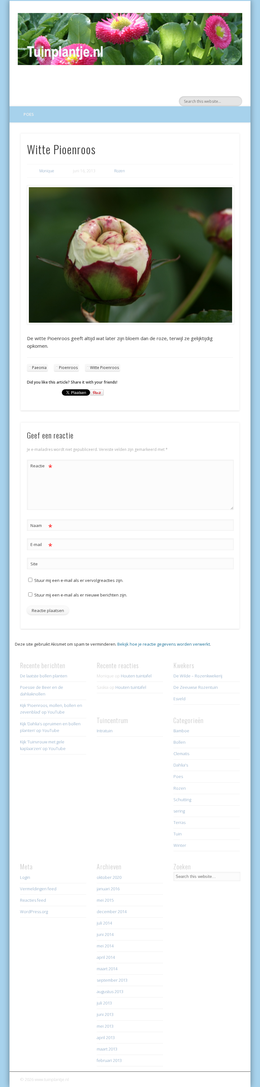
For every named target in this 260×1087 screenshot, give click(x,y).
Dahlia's (180, 765)
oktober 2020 (109, 877)
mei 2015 (105, 900)
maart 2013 (107, 1049)
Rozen (119, 171)
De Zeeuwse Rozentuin (195, 687)
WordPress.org (34, 911)
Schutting (182, 799)
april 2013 (106, 1037)
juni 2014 (105, 934)
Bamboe (181, 731)
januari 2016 (108, 889)
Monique (46, 171)
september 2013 (112, 980)
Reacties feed (33, 900)
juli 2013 (104, 1003)
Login (25, 877)
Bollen (179, 742)
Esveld (179, 699)
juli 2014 (104, 923)
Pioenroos (68, 367)
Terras (179, 822)
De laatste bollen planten (43, 676)
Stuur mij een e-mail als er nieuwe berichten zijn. (80, 595)
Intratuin (105, 731)
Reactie (41, 466)
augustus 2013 (110, 991)
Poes (28, 114)
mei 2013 (105, 1026)
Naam (41, 526)
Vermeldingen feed (38, 889)
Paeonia (39, 367)
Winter (179, 845)
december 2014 (112, 911)
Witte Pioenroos (104, 367)
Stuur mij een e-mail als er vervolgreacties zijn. (78, 580)
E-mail (41, 545)
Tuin (177, 834)
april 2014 (106, 957)
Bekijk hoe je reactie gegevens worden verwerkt (163, 644)
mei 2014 (105, 946)
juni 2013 (105, 1014)
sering (179, 811)
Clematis (181, 753)
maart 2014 (107, 969)
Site (34, 564)
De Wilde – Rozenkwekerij (197, 676)
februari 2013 (109, 1060)
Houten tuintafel (136, 676)
